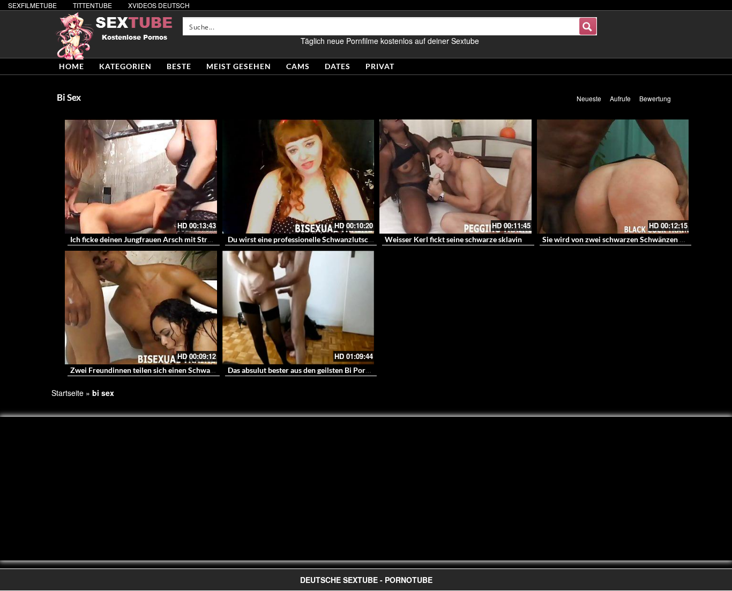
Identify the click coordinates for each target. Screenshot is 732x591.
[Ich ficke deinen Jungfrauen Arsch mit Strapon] (141, 176)
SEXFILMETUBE (32, 5)
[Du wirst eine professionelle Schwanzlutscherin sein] (298, 176)
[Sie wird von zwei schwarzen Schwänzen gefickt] (613, 176)
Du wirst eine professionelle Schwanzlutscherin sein (314, 239)
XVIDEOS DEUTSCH (159, 5)
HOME (71, 66)
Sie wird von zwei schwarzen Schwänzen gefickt (622, 239)
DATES (337, 66)
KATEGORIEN (125, 66)
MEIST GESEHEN (238, 66)
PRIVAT (379, 66)
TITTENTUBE (92, 5)
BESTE (179, 66)
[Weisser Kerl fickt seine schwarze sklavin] (455, 176)
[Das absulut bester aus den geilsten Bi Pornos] (298, 308)
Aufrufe (620, 98)
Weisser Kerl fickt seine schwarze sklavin (453, 239)
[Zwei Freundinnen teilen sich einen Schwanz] (141, 308)
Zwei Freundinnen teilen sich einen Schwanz (144, 370)
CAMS (298, 66)
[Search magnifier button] (587, 26)
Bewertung (655, 98)
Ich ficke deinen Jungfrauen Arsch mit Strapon (147, 239)
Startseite (67, 392)
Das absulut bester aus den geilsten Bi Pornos (302, 370)
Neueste (589, 98)
